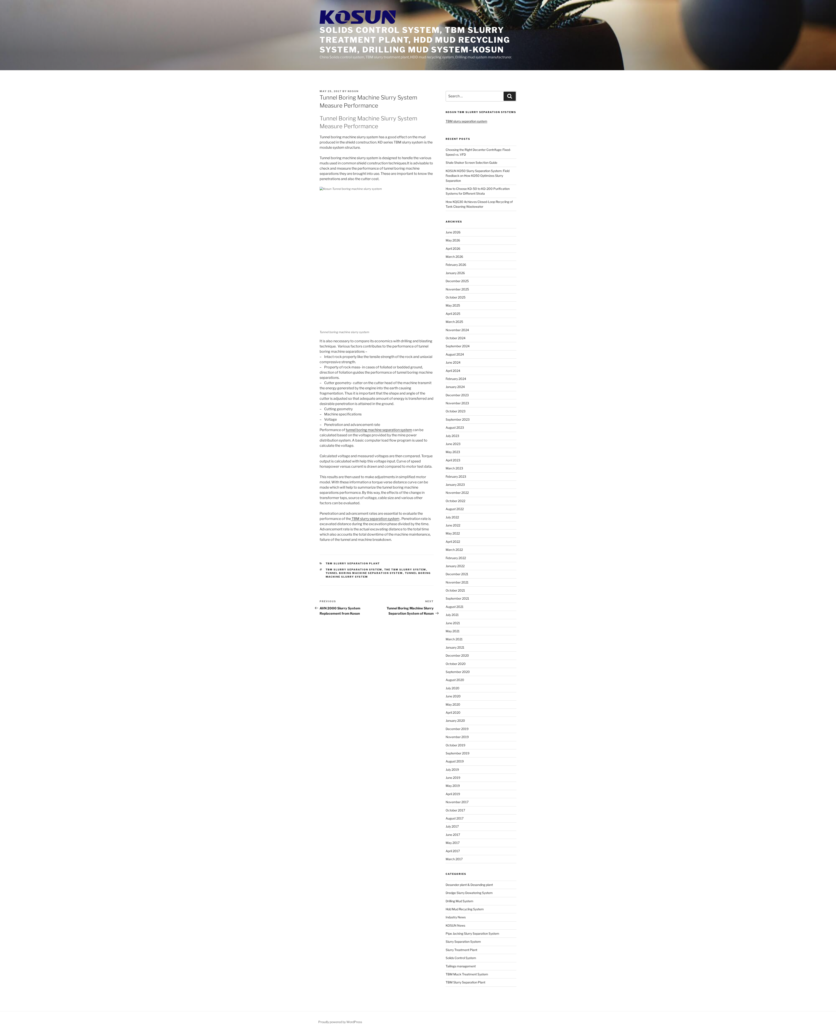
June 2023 (453, 444)
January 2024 (455, 387)
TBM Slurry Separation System (354, 569)
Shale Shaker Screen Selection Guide (471, 162)
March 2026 (454, 256)
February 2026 (456, 264)
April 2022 (453, 541)
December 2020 (457, 655)
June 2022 (453, 525)
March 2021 (454, 639)
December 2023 (457, 395)
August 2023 (455, 427)
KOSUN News (455, 925)
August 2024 (455, 354)
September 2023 (458, 419)
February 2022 (456, 558)
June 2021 (453, 623)
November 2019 (457, 737)
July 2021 (452, 615)
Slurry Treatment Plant (461, 950)
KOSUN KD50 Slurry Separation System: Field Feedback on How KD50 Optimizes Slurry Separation (477, 175)
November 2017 (457, 802)
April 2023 (453, 460)
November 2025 (457, 289)
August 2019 (455, 761)
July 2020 (452, 688)
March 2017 (454, 859)
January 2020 (455, 720)
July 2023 (452, 436)
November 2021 (457, 582)
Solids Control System (461, 958)
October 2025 (455, 297)
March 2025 (454, 322)
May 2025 (453, 305)
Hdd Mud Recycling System (465, 909)
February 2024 (456, 379)
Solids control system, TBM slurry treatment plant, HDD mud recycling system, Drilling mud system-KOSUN (415, 39)
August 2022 (455, 509)
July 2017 (452, 826)
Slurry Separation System (463, 941)
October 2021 (455, 590)
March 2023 (454, 468)
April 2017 (453, 851)
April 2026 (453, 248)
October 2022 (455, 501)
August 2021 (455, 607)
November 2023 (457, 403)
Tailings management (461, 966)
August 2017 (455, 818)
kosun (353, 91)
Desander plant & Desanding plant (469, 885)
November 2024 (457, 330)
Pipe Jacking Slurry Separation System (472, 933)
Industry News (456, 917)
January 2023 (455, 484)
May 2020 (453, 704)
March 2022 (454, 549)
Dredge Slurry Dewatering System (469, 893)
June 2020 (453, 696)
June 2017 (453, 834)
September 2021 (457, 598)
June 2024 (453, 362)
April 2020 (453, 712)
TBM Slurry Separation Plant (353, 563)
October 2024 (455, 338)
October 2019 (455, 745)
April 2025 (453, 313)
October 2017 (455, 810)
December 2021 (457, 574)
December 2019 (457, 729)
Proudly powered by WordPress (340, 1022)
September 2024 (458, 346)
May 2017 (453, 843)
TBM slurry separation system (375, 519)
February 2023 (456, 476)
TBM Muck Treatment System (467, 974)
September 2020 (458, 672)
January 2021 (455, 647)
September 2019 (457, 753)
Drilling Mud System (459, 901)
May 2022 (453, 533)
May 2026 (453, 240)
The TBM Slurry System (405, 569)
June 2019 (453, 777)
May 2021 (453, 631)
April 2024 (453, 371)
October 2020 (456, 664)
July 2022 (452, 517)
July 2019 (452, 769)
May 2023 (453, 452)
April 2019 (453, 794)
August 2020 (455, 680)
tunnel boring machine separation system (379, 430)
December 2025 (457, 281)
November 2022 (457, 492)
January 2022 (455, 566)
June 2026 (453, 232)
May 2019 (453, 785)
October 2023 (455, 411)
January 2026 (455, 273)
